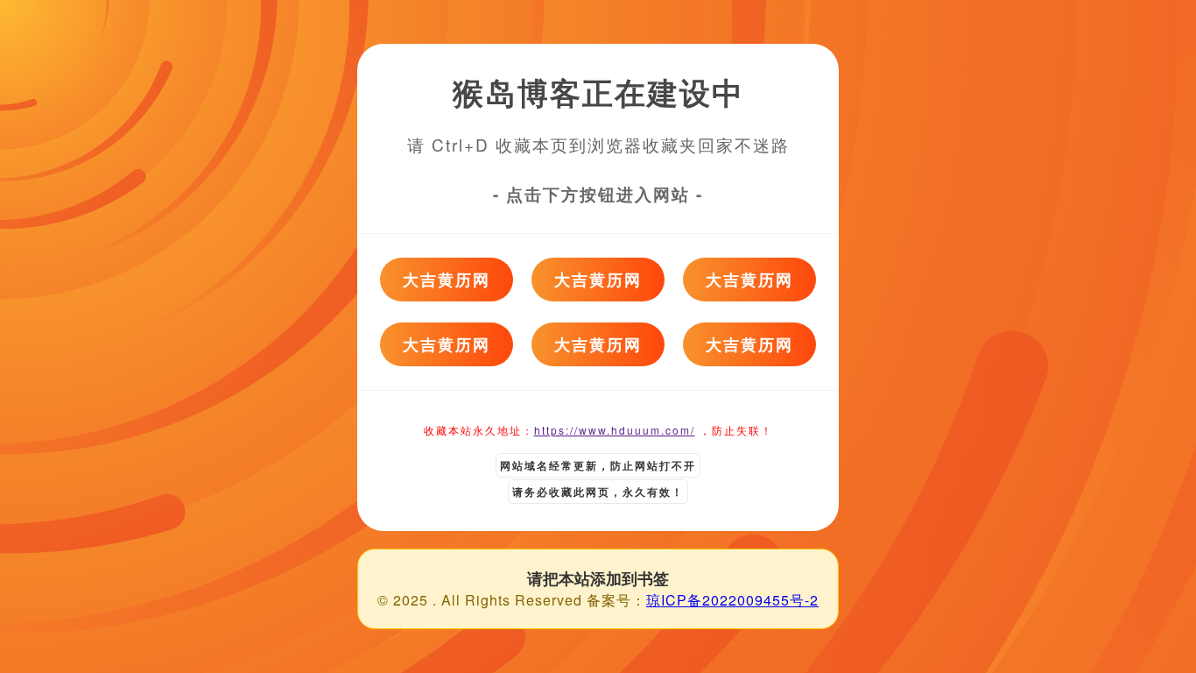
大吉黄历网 (446, 279)
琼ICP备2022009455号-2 (732, 600)
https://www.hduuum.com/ (614, 429)
